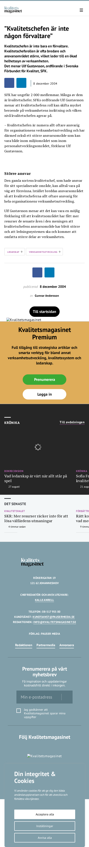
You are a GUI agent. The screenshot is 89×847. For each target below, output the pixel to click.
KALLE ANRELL (44, 600)
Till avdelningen (72, 422)
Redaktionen (23, 645)
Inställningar (44, 826)
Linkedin (44, 746)
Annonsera (66, 645)
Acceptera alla (45, 814)
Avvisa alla (45, 838)
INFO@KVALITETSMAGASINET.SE (54, 622)
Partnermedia (46, 645)
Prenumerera (44, 379)
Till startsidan (44, 311)
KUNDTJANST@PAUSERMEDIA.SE (54, 617)
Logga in (44, 394)
